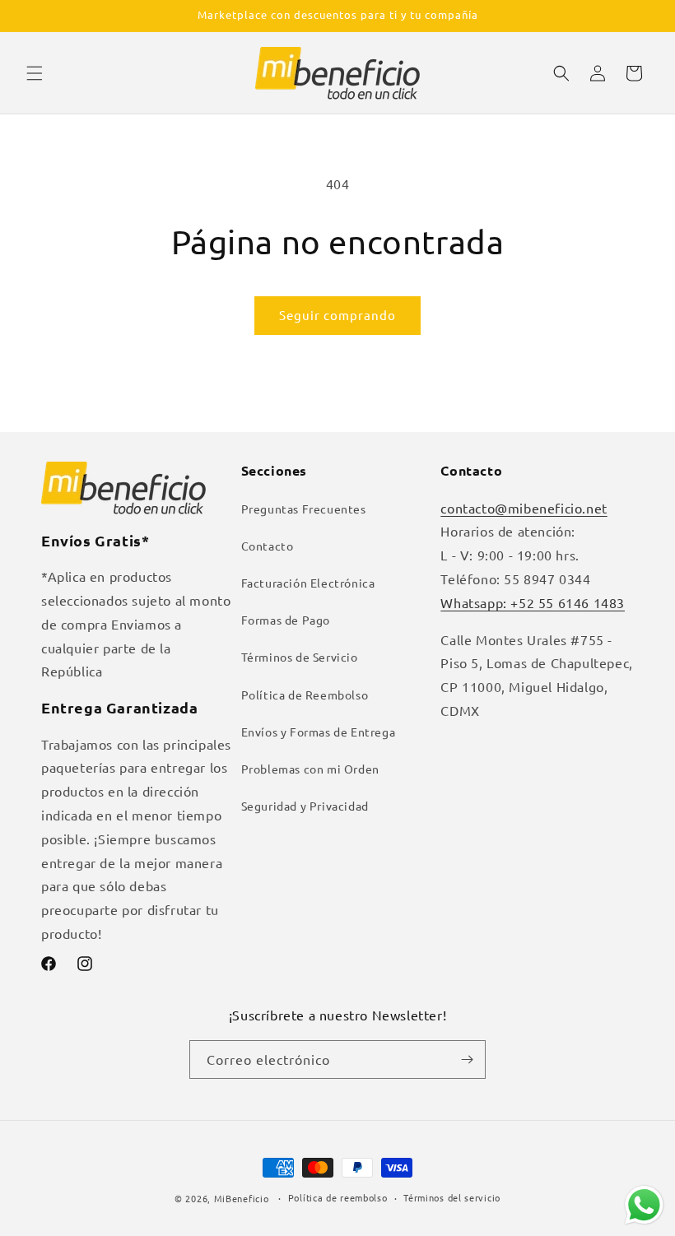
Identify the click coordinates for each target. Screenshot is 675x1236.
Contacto (267, 545)
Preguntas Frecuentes (303, 508)
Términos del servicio (451, 1197)
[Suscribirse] (467, 1059)
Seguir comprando (337, 315)
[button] (34, 73)
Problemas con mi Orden (310, 768)
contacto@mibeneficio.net (523, 508)
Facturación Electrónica (308, 582)
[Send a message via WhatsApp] (644, 1205)
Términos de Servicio (299, 656)
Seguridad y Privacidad (305, 805)
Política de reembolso (338, 1197)
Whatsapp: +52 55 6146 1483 (532, 602)
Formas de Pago (285, 619)
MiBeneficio (241, 1198)
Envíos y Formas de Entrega (318, 731)
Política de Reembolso (305, 694)
